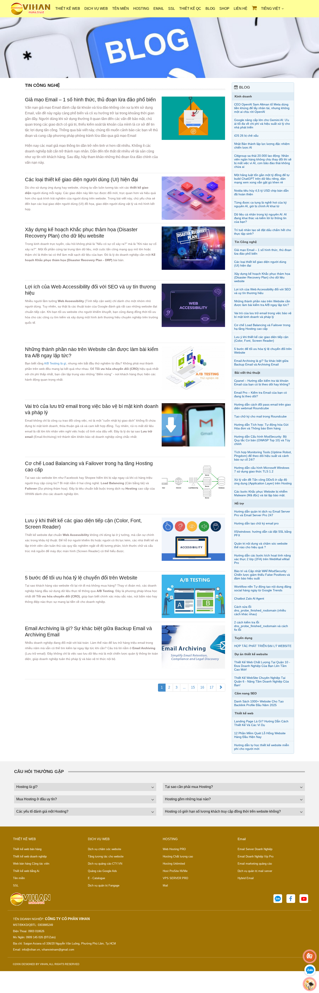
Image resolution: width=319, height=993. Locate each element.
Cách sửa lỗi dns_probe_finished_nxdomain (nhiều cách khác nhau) (260, 610)
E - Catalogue (96, 878)
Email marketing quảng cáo (255, 863)
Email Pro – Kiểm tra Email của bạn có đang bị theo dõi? (260, 394)
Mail (165, 885)
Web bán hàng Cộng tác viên (31, 863)
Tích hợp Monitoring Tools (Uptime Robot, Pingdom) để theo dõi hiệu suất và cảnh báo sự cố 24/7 (263, 455)
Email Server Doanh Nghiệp (255, 849)
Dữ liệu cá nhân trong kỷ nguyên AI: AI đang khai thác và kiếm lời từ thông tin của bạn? (260, 218)
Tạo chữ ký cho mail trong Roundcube (260, 416)
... (184, 687)
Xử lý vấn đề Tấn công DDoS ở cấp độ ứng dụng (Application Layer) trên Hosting (263, 481)
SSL (171, 8)
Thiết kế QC (190, 8)
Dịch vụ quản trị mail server (255, 871)
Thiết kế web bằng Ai (26, 871)
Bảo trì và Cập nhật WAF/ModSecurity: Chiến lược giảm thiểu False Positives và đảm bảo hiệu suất (262, 574)
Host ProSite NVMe (175, 871)
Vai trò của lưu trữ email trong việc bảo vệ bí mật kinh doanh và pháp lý (262, 315)
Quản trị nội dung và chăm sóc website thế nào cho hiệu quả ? (261, 545)
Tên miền (120, 8)
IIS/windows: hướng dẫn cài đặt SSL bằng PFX (262, 533)
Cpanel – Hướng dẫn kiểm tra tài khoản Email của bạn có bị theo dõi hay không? (262, 382)
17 (212, 687)
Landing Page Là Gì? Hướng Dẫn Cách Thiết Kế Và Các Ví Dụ (261, 723)
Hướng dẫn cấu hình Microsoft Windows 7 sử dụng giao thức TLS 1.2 (261, 469)
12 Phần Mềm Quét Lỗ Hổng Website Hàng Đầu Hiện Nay (260, 735)
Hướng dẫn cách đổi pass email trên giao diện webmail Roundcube (262, 406)
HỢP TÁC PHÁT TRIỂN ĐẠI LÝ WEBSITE (262, 646)
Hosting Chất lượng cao (178, 856)
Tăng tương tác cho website (105, 856)
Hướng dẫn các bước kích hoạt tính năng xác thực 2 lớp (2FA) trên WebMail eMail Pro (262, 559)
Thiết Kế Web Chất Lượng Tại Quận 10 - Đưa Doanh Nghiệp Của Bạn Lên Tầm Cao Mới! (262, 665)
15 (193, 687)
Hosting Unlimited (174, 863)
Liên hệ (240, 8)
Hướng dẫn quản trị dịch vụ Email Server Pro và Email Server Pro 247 (262, 513)
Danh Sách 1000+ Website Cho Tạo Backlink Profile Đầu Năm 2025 (259, 703)
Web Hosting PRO (174, 849)
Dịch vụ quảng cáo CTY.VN (105, 863)
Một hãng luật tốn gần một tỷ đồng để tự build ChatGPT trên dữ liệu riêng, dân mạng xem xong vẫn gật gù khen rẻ (261, 178)
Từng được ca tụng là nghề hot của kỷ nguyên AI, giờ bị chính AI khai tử (260, 204)
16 (202, 687)
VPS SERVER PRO (175, 878)
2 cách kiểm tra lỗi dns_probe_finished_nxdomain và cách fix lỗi (261, 626)
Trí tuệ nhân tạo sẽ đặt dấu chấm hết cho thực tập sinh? (262, 231)
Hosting (141, 8)
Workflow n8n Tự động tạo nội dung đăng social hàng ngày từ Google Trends (262, 588)
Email (158, 8)
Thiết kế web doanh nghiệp (30, 856)
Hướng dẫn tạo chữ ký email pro (256, 523)
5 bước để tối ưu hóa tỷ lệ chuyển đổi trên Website (81, 578)
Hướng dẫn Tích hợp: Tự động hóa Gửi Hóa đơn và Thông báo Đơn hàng (261, 426)
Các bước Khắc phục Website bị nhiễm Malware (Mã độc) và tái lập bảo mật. (261, 493)
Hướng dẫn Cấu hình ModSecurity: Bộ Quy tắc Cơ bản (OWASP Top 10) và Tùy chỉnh (262, 440)
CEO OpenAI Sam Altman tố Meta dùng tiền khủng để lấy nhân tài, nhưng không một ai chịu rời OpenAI (261, 108)
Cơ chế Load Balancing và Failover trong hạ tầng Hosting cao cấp (262, 326)
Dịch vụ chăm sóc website (104, 849)
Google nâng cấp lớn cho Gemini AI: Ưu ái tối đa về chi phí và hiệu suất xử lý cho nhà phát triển (262, 123)
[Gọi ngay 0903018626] (310, 956)
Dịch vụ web (96, 8)
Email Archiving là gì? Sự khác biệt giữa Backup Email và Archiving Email (261, 362)
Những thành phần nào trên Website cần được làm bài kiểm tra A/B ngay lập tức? (262, 303)
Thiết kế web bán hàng (27, 849)
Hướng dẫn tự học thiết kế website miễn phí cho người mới (261, 746)
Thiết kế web (67, 8)
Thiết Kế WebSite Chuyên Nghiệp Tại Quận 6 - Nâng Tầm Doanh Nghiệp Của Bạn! (261, 681)
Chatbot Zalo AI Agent (249, 598)
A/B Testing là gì (55, 363)
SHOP (224, 8)
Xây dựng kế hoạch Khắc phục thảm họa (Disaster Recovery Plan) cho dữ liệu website (262, 277)
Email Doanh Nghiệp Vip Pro (255, 856)
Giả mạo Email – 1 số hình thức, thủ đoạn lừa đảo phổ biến (90, 99)
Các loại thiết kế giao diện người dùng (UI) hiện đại (81, 179)
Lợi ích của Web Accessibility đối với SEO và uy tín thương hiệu (262, 291)
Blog (210, 8)
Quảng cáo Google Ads (102, 871)
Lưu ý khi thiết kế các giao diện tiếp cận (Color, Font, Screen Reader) (261, 338)
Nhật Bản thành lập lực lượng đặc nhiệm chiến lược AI (262, 145)
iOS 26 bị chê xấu (246, 135)
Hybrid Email (246, 878)
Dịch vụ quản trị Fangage (103, 885)
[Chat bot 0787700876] (310, 984)
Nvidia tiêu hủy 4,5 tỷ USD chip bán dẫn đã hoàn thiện (261, 192)
